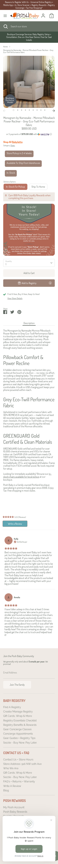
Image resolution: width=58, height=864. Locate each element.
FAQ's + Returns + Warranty (19, 781)
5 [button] (29, 110)
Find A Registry (12, 707)
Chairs (12, 145)
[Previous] (4, 110)
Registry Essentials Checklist (20, 720)
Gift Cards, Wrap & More (17, 716)
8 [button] (40, 110)
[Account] (43, 13)
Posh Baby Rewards (15, 811)
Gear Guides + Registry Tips (19, 738)
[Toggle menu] (5, 15)
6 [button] (33, 110)
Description (29, 323)
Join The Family (17, 684)
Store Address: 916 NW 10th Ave (22, 763)
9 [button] (44, 110)
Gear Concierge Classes (17, 729)
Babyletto (17, 142)
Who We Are (10, 768)
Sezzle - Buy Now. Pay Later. (20, 742)
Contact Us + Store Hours (18, 759)
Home (5, 47)
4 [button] (25, 110)
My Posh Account (13, 807)
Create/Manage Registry (18, 711)
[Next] (53, 110)
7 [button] (37, 110)
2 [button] (17, 110)
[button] (29, 134)
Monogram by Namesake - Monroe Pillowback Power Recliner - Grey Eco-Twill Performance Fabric (28, 51)
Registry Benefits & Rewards (20, 724)
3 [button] (21, 110)
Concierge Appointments (18, 733)
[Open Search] (5, 26)
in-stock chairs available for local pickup (27, 475)
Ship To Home (38, 186)
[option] (29, 37)
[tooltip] (50, 283)
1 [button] (13, 110)
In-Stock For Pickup (15, 186)
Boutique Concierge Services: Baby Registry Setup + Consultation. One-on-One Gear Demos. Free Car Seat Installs (29, 37)
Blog (6, 790)
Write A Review (12, 786)
